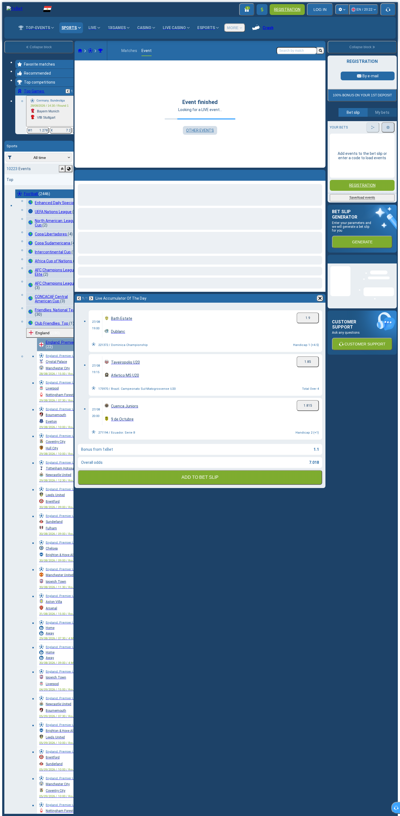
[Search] (320, 50)
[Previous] (68, 91)
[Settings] (342, 9)
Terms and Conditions (364, 160)
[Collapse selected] (62, 168)
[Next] (93, 174)
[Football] (90, 50)
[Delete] (320, 174)
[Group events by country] (68, 168)
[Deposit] (262, 9)
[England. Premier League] (100, 50)
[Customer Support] (388, 9)
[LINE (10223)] (80, 50)
